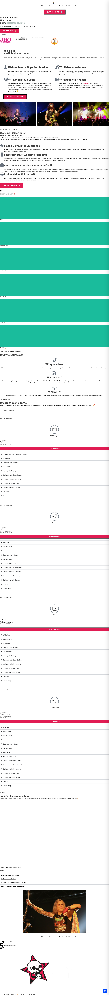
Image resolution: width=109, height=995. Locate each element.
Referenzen (52, 6)
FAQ (75, 6)
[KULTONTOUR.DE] (54, 285)
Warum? (43, 6)
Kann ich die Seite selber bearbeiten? (12, 867)
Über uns (35, 6)
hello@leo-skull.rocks (10, 926)
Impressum (23, 975)
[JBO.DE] (54, 208)
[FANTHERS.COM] (54, 233)
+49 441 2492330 (9, 922)
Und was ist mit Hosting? (8, 859)
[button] (54, 856)
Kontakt (68, 6)
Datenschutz (31, 975)
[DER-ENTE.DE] (54, 310)
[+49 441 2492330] (2, 923)
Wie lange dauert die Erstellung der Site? (13, 863)
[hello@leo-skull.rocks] (2, 927)
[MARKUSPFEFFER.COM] (54, 259)
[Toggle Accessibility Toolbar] (104, 990)
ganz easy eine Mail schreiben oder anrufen (63, 798)
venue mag (85, 83)
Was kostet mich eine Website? (10, 856)
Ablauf (61, 6)
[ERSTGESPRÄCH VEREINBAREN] (54, 336)
